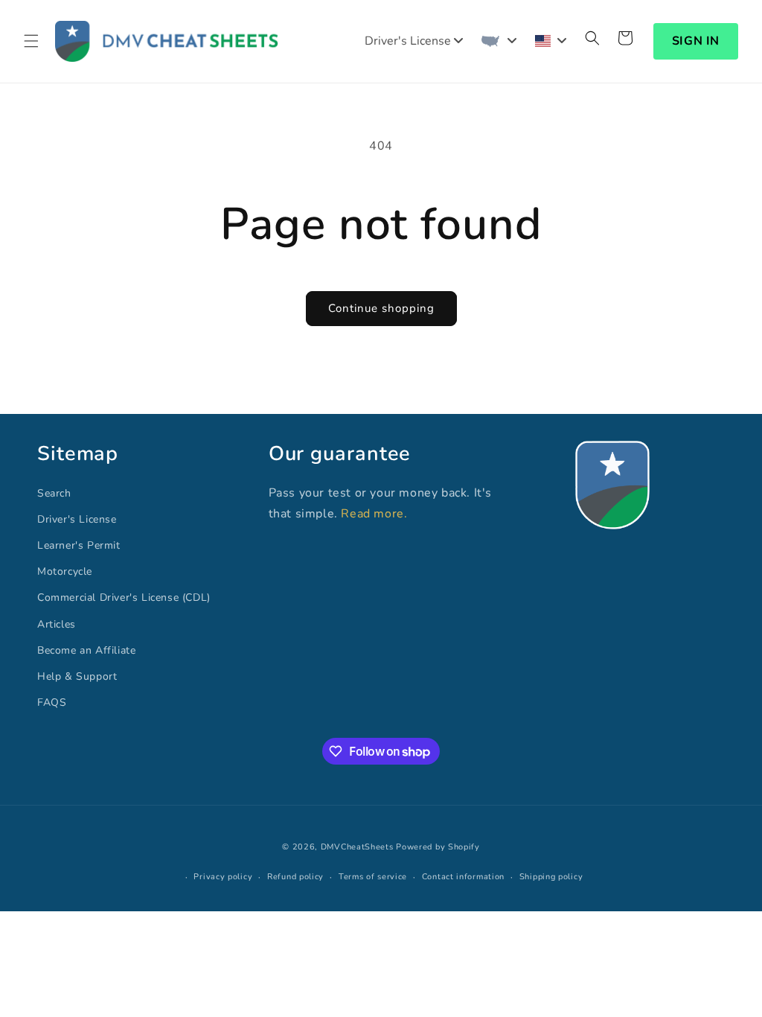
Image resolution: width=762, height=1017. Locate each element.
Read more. (374, 514)
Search (54, 493)
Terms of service (373, 876)
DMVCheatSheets (357, 846)
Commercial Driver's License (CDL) (124, 597)
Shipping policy (551, 876)
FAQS (51, 702)
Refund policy (295, 876)
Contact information (463, 876)
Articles (56, 624)
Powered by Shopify (438, 846)
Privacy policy (222, 876)
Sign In (696, 41)
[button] (31, 41)
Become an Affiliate (86, 650)
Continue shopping (381, 308)
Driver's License (77, 519)
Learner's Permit (79, 545)
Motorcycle (64, 571)
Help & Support (77, 676)
